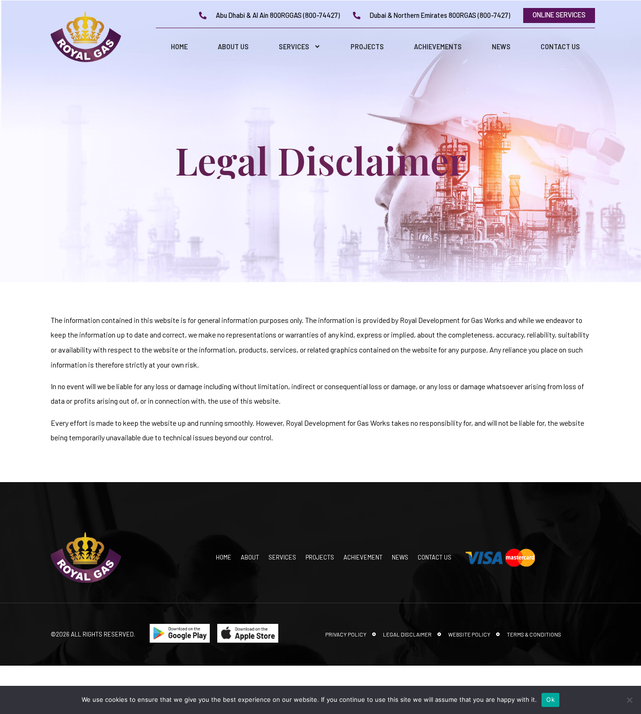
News (501, 47)
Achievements (438, 47)
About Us (233, 47)
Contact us (560, 47)
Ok (550, 699)
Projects (367, 47)
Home (179, 47)
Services (294, 47)
